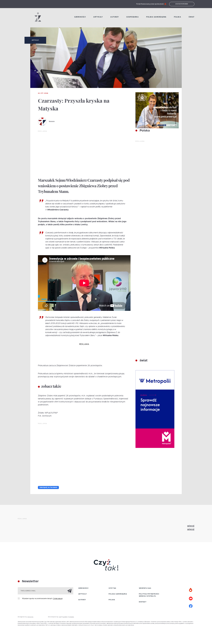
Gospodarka (132, 17)
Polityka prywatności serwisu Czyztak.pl (149, 595)
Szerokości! (80, 17)
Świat (191, 17)
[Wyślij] (69, 590)
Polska (177, 17)
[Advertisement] (84, 154)
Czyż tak (112, 588)
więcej (190, 526)
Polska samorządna (156, 17)
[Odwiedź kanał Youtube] (190, 598)
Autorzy (114, 17)
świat (143, 360)
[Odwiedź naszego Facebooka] (190, 605)
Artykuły (98, 17)
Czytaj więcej (57, 598)
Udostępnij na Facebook (48, 487)
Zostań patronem (181, 4)
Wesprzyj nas (145, 588)
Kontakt (142, 602)
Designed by (23, 617)
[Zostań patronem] (190, 590)
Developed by (53, 617)
